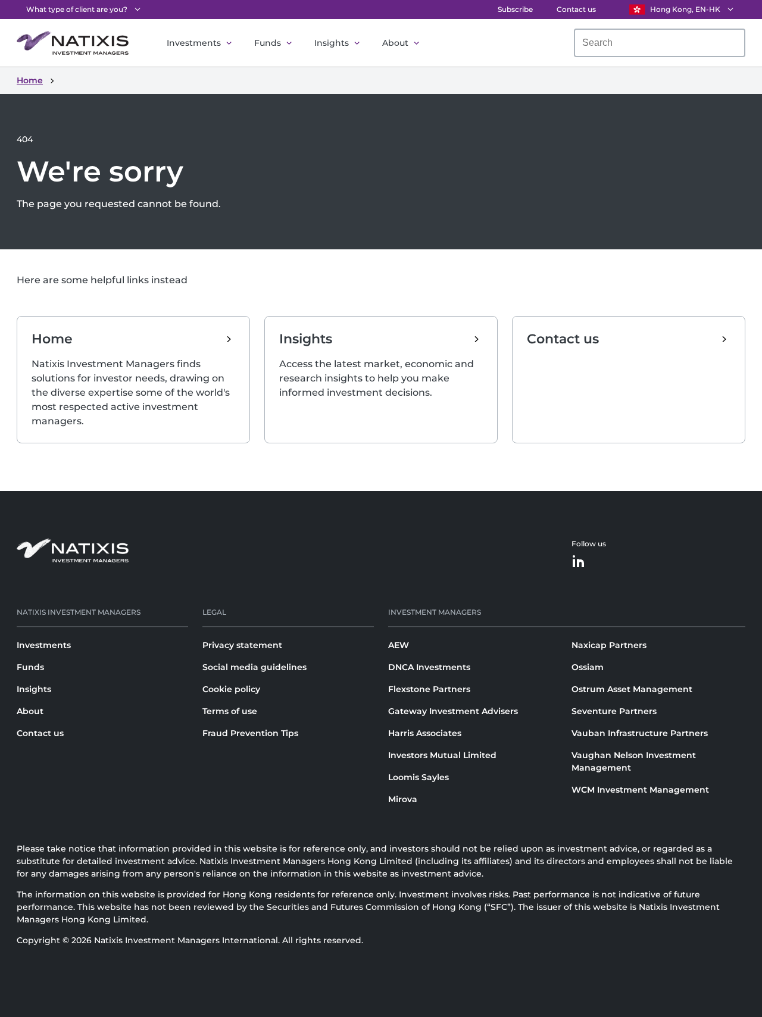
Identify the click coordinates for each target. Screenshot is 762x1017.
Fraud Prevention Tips (250, 733)
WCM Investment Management (640, 789)
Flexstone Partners (429, 689)
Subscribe (515, 9)
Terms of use (229, 711)
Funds (267, 42)
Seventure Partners (614, 711)
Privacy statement (242, 645)
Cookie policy (231, 689)
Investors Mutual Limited (442, 755)
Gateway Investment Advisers (453, 711)
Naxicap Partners (609, 645)
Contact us (576, 9)
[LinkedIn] (579, 562)
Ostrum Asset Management (632, 689)
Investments (194, 42)
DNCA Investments (429, 667)
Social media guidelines (254, 667)
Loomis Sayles (418, 777)
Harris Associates (424, 733)
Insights (331, 42)
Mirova (402, 799)
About (395, 42)
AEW (398, 645)
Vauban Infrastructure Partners (640, 733)
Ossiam (588, 667)
